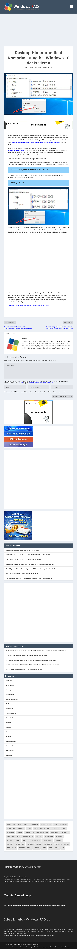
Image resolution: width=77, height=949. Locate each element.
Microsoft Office (11, 713)
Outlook (26, 840)
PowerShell (47, 840)
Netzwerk (59, 836)
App (19, 825)
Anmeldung (11, 825)
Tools (7, 732)
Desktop (8, 690)
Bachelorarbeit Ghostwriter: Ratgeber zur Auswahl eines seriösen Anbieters (42, 650)
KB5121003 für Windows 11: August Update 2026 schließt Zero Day (35, 660)
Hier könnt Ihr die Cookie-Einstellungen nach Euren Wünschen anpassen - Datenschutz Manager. (35, 905)
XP (63, 848)
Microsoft (49, 836)
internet (39, 836)
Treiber (22, 848)
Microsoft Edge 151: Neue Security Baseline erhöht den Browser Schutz (29, 578)
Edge (36, 828)
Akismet (20, 383)
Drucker (20, 828)
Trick (29, 848)
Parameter (36, 840)
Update (36, 848)
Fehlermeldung (42, 832)
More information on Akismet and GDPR (41, 383)
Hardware (9, 704)
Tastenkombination (61, 844)
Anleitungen (37, 67)
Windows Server (11, 741)
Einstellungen (45, 828)
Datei (55, 825)
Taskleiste (47, 844)
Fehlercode (29, 832)
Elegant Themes (17, 944)
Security (8, 727)
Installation (28, 836)
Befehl (26, 825)
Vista (51, 848)
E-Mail (29, 828)
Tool (14, 848)
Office (9, 840)
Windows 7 (9, 755)
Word (57, 848)
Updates (8, 736)
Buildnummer (46, 825)
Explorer (10, 832)
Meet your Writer (11, 650)
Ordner (17, 840)
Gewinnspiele (10, 694)
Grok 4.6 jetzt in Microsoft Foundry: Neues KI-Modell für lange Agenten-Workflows (32, 569)
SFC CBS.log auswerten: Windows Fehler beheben (22, 573)
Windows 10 (45, 67)
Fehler (19, 832)
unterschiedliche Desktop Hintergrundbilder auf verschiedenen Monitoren (36, 142)
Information (9, 708)
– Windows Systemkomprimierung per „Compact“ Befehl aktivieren (28, 305)
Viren (44, 848)
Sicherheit (20, 844)
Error (56, 828)
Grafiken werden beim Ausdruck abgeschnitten (27, 669)
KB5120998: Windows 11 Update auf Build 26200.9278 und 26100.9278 (28, 555)
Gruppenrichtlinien (12, 699)
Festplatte (55, 832)
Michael (25, 338)
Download (11, 828)
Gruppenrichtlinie (14, 836)
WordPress (36, 944)
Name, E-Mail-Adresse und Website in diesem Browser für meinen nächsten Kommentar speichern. (36, 392)
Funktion (65, 832)
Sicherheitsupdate (34, 844)
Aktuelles (9, 680)
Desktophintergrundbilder (16, 150)
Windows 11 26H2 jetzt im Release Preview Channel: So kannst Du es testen (30, 564)
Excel (64, 828)
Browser (34, 825)
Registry (8, 722)
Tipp (8, 848)
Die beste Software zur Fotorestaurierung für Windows (30, 655)
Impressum (15, 947)
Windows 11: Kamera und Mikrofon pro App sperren (22, 550)
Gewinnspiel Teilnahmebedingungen (37, 947)
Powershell (9, 718)
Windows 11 (9, 746)
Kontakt (22, 947)
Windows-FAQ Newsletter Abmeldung (60, 947)
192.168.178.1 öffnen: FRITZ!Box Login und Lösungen (23, 559)
